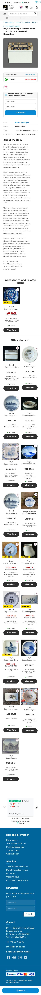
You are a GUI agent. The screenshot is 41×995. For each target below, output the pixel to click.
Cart (37, 8)
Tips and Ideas (12, 850)
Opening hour (12, 877)
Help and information (17, 835)
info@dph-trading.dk (15, 947)
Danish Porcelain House (11, 7)
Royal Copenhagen (22, 122)
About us (11, 861)
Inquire (22, 990)
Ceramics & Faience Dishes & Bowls (4, 21)
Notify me (21, 112)
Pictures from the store (17, 880)
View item (11, 330)
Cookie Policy (12, 854)
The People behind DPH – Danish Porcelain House (18, 868)
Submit (29, 914)
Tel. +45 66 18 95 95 (15, 942)
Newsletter (12, 888)
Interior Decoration (23, 22)
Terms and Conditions (16, 843)
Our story (10, 873)
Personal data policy (15, 847)
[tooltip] (11, 308)
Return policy (12, 840)
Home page (9, 22)
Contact (10, 922)
